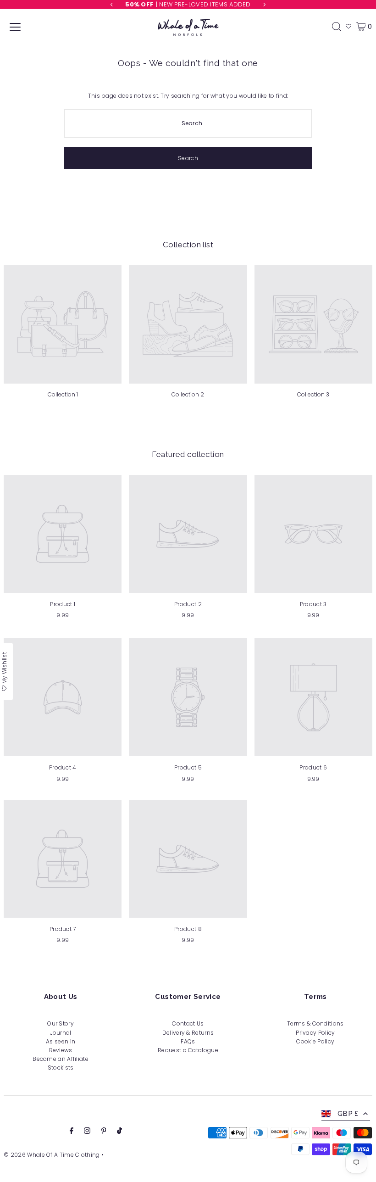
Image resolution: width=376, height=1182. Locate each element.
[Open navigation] (15, 26)
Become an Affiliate (60, 1059)
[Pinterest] (103, 1131)
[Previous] (111, 4)
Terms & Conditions (315, 1023)
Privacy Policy (315, 1033)
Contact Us (188, 1023)
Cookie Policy (315, 1041)
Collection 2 (187, 394)
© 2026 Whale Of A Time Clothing (52, 1155)
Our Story (60, 1023)
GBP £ (348, 1114)
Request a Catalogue (188, 1050)
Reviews (60, 1050)
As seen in (60, 1041)
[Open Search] (336, 26)
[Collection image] (63, 324)
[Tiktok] (119, 1131)
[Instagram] (87, 1131)
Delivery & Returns (188, 1033)
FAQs (188, 1041)
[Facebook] (71, 1131)
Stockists (61, 1067)
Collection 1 (63, 394)
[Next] (264, 4)
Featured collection (188, 454)
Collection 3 (313, 394)
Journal (61, 1033)
